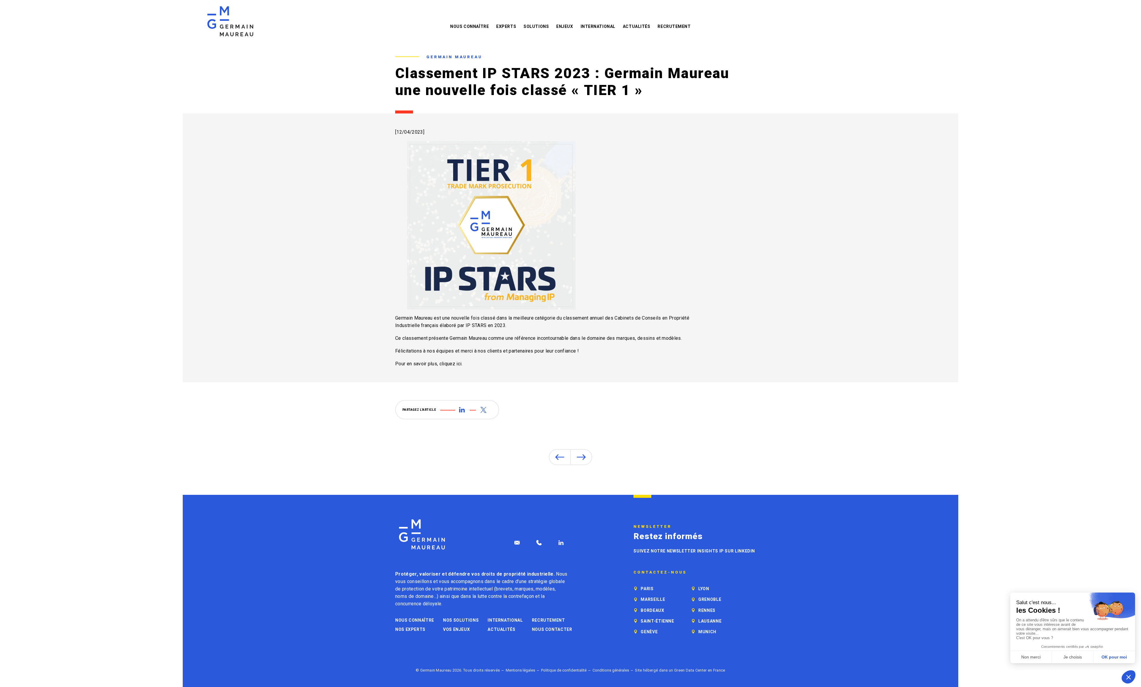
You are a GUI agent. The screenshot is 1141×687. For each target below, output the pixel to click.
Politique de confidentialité (564, 670)
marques (524, 589)
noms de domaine (414, 596)
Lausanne (709, 621)
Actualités (636, 26)
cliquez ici (450, 364)
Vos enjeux (456, 629)
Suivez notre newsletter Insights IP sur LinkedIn (694, 551)
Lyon (703, 588)
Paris (647, 588)
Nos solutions (461, 620)
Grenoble (709, 599)
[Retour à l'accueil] (230, 21)
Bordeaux (652, 610)
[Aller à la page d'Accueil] (422, 534)
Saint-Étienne (657, 621)
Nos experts (410, 629)
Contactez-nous (660, 572)
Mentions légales (520, 670)
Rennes (707, 610)
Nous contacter (552, 629)
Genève (649, 631)
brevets (504, 589)
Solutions (536, 26)
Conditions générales (610, 670)
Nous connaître (469, 26)
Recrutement (674, 26)
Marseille (653, 599)
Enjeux (564, 26)
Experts (506, 26)
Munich (707, 631)
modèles (545, 589)
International (598, 26)
